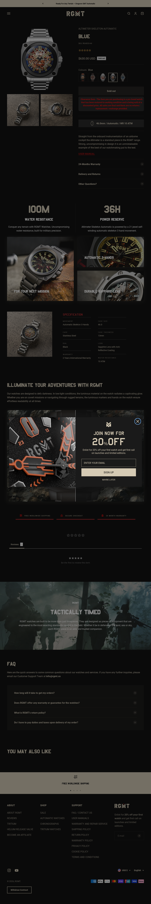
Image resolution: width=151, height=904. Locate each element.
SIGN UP (109, 472)
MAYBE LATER (108, 479)
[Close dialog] (138, 421)
